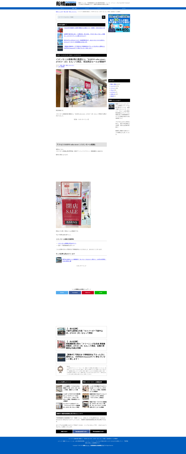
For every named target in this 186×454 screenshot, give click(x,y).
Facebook (75, 292)
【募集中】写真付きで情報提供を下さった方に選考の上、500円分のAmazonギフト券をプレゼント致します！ (85, 357)
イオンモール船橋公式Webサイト (67, 243)
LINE (100, 292)
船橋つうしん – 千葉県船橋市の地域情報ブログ (93, 445)
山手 (59, 66)
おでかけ (124, 8)
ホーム (62, 8)
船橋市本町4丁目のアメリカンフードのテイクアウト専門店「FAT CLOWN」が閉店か (98, 395)
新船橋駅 (62, 66)
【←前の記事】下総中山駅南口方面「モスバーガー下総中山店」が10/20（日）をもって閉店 (84, 331)
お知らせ (112, 94)
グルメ (111, 8)
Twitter (62, 292)
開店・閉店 (74, 8)
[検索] (103, 17)
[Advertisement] (81, 130)
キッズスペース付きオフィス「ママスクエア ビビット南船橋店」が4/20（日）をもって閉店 (71, 405)
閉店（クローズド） (73, 11)
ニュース (87, 8)
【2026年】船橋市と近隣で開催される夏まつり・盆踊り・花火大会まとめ (84, 28)
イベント (99, 8)
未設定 (112, 96)
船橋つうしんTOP (59, 11)
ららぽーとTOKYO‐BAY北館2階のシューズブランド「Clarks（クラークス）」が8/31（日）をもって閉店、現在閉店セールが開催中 (71, 397)
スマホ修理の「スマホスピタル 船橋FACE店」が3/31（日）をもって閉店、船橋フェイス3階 (71, 388)
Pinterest (87, 292)
